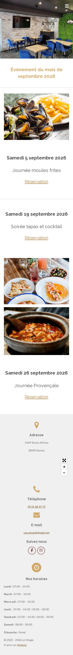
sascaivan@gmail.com (36, 532)
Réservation (36, 181)
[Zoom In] (64, 467)
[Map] (36, 467)
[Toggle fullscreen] (64, 460)
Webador (22, 644)
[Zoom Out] (64, 473)
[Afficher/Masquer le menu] (66, 6)
